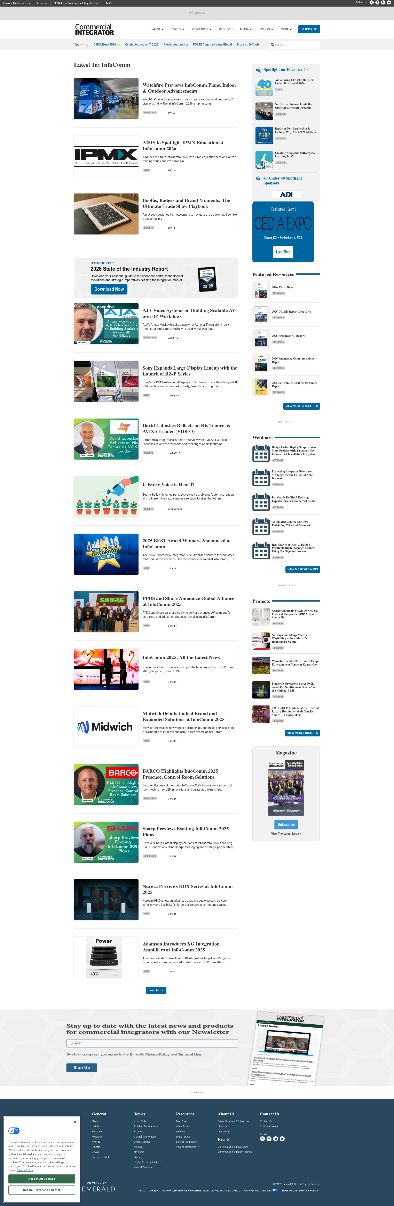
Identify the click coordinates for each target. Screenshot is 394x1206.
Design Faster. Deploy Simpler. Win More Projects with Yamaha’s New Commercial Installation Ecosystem (294, 450)
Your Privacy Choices (258, 1190)
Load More (156, 990)
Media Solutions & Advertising (234, 1121)
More (285, 29)
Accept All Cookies (41, 1178)
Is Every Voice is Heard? (169, 484)
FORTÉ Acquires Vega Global (212, 44)
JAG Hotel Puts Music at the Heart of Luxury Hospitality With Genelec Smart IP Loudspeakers (295, 711)
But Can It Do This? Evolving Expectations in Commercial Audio (293, 499)
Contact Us (266, 1121)
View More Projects (302, 733)
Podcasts (97, 1136)
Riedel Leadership (176, 44)
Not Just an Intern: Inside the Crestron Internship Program (293, 106)
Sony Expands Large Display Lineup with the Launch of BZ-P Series (190, 370)
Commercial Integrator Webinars (235, 1152)
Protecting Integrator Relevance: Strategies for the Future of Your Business (292, 474)
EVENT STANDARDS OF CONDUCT (222, 1190)
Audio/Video (140, 1121)
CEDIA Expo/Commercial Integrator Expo (76, 3)
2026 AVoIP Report (284, 287)
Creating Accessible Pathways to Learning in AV (295, 154)
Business (139, 1131)
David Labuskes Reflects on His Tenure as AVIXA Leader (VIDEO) (186, 428)
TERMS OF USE (288, 1190)
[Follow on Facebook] (377, 2)
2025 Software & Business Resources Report (294, 384)
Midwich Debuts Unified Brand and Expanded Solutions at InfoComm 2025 (183, 716)
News (146, 170)
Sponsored (150, 112)
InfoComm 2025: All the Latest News (181, 657)
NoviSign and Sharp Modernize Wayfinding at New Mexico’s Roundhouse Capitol (291, 638)
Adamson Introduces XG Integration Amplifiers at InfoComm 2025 (181, 946)
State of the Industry (187, 1142)
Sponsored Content (102, 1157)
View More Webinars (302, 569)
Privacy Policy (25, 1170)
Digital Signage (142, 1142)
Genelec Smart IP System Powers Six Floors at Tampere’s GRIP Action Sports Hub (295, 614)
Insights (148, 228)
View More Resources (301, 406)
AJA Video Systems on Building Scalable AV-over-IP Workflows (190, 313)
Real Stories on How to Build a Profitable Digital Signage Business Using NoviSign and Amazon (293, 548)
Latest (155, 29)
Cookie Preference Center (42, 1189)
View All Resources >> (187, 1147)
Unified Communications (147, 1162)
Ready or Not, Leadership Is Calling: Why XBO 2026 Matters (296, 130)
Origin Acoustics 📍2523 (141, 44)
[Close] (75, 1122)
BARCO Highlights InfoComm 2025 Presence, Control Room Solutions (180, 773)
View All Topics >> (143, 1167)
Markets (138, 1147)
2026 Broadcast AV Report (288, 335)
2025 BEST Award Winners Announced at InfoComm (187, 543)
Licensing (223, 1126)
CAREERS (154, 1190)
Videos (95, 1152)
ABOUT (143, 1190)
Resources (200, 29)
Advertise (41, 3)
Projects (226, 29)
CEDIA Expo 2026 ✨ (107, 44)
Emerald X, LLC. (290, 1184)
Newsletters (224, 1131)
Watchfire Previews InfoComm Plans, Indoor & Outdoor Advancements (190, 87)
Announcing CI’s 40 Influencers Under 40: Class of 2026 (294, 81)
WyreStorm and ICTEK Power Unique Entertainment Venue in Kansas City (296, 663)
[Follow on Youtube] (389, 2)
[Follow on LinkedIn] (383, 2)
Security (138, 1157)
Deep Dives (278, 293)
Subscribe (309, 29)
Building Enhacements (146, 1126)
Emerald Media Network (16, 3)
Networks (139, 1152)
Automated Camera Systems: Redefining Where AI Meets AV (291, 523)
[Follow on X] (372, 2)
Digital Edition (183, 1136)
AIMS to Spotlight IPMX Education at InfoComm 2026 (183, 145)
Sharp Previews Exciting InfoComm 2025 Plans (186, 831)
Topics (176, 29)
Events (264, 29)
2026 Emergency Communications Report (293, 360)
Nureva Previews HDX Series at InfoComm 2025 (188, 888)
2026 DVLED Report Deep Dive (291, 311)
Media (244, 29)
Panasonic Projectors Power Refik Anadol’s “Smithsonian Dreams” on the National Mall (294, 687)
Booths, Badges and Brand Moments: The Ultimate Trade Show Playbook (186, 202)
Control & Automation (145, 1136)
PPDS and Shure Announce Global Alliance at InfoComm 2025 (188, 601)
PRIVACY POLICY (308, 1190)
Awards (96, 1142)
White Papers (183, 1126)
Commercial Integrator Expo (233, 1147)
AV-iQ (108, 3)
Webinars (278, 460)
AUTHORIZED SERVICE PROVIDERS (181, 1190)
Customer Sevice (269, 1126)
